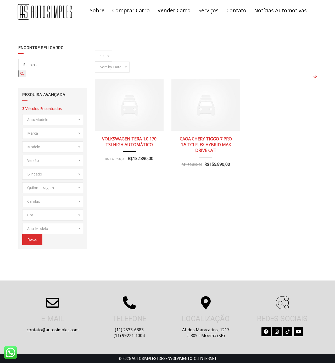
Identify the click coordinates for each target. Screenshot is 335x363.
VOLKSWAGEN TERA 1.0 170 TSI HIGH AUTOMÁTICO (129, 141)
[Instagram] (277, 331)
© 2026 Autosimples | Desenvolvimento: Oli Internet (168, 358)
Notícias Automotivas (280, 10)
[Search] (22, 73)
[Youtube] (298, 331)
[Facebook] (266, 331)
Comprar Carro (131, 10)
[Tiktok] (287, 331)
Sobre (97, 10)
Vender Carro (174, 10)
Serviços (208, 10)
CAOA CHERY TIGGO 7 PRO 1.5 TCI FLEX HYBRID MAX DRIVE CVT (206, 144)
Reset (32, 239)
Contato (236, 10)
